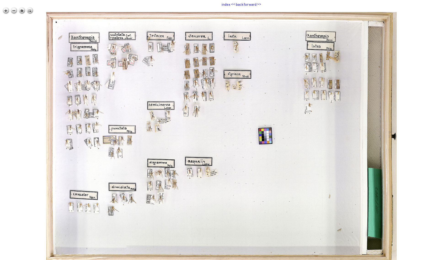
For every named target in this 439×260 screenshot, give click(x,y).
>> (259, 4)
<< (233, 4)
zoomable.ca (430, 256)
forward (250, 4)
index (226, 4)
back (239, 4)
